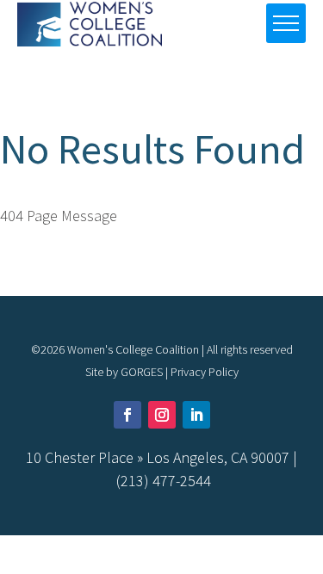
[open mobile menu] (286, 23)
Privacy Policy (205, 372)
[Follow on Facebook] (127, 415)
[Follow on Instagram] (162, 415)
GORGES (142, 372)
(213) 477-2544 (163, 481)
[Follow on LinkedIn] (196, 415)
